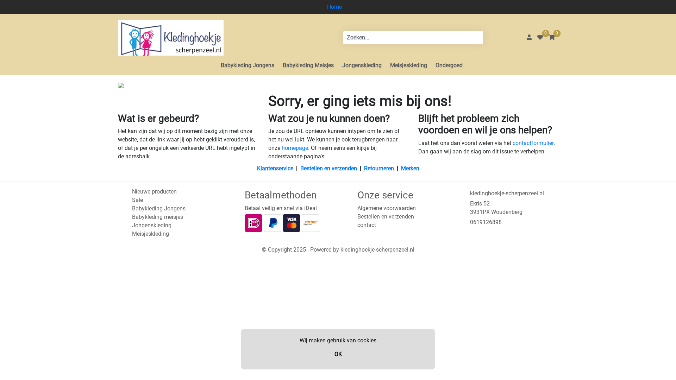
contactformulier (533, 143)
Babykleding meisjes (157, 217)
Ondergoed (449, 65)
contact (366, 225)
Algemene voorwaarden (386, 208)
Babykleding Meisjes (308, 65)
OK (338, 354)
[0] (540, 37)
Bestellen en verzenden (328, 168)
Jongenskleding (362, 65)
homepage (295, 148)
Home (334, 7)
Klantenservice (275, 168)
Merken (410, 168)
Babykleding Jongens (247, 65)
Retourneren (379, 168)
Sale (137, 200)
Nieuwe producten (154, 191)
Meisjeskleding (408, 65)
